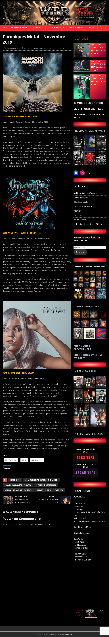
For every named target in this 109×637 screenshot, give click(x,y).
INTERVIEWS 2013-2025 (88, 434)
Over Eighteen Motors (83, 527)
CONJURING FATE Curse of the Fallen (41, 480)
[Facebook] (76, 172)
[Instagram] (82, 172)
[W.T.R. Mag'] (54, 23)
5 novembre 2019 (13, 48)
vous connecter (19, 524)
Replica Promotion (81, 533)
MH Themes (70, 634)
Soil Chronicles (80, 545)
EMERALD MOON (90, 399)
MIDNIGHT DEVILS (101, 398)
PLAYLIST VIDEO (76, 28)
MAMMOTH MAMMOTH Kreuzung (19, 490)
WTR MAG (28, 48)
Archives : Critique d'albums (47, 48)
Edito (4, 28)
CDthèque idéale (81, 202)
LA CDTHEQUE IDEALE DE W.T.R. (89, 116)
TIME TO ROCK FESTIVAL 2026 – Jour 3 (98, 67)
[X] (88, 172)
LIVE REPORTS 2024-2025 (88, 108)
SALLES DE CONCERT (56, 28)
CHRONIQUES (15, 480)
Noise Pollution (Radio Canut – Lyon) (89, 521)
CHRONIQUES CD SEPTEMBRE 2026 (89, 266)
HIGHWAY (78, 399)
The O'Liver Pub (80, 556)
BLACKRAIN (81, 424)
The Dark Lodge (80, 554)
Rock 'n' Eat (78, 539)
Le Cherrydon (79, 506)
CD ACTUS (37, 28)
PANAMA (102, 385)
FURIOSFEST (78, 383)
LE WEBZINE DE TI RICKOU (45, 485)
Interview (77, 211)
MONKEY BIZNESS (90, 383)
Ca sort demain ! (81, 197)
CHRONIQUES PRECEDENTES (82, 348)
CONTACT (91, 28)
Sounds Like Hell (81, 548)
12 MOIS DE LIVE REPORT (88, 103)
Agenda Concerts (19, 28)
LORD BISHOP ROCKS (99, 422)
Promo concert (80, 219)
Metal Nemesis (80, 518)
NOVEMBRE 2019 (44, 490)
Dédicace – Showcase (83, 206)
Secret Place (79, 542)
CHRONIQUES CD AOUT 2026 (86, 306)
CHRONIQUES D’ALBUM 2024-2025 (88, 356)
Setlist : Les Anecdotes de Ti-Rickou (89, 224)
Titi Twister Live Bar (82, 559)
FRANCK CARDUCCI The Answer (18, 485)
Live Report (78, 215)
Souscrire (80, 252)
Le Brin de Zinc (80, 503)
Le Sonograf (79, 509)
